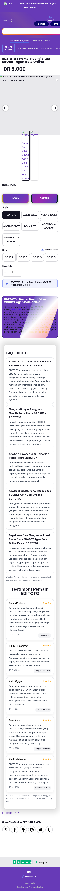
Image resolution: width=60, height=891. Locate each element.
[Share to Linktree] (23, 829)
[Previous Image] (5, 108)
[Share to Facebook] (14, 829)
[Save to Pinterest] (32, 829)
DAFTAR (44, 198)
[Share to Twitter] (6, 829)
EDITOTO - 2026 (11, 813)
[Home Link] (20, 21)
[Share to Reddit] (40, 829)
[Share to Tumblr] (49, 829)
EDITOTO (16, 309)
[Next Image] (54, 108)
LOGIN (41, 24)
